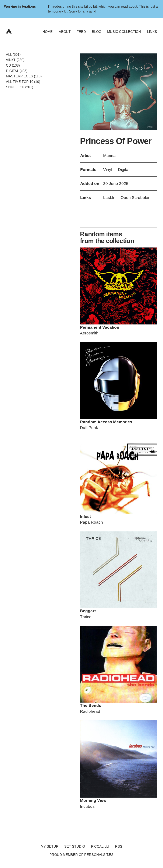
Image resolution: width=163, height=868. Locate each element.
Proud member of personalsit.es (81, 855)
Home (47, 32)
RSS (118, 846)
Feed (81, 32)
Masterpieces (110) (24, 76)
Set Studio (74, 846)
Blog (96, 32)
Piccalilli (100, 846)
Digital (123, 169)
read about (129, 6)
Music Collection (124, 32)
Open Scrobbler (135, 197)
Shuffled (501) (19, 87)
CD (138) (13, 65)
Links (152, 32)
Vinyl (107, 169)
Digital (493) (16, 71)
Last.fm (110, 197)
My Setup (49, 846)
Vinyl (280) (15, 60)
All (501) (13, 54)
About (65, 32)
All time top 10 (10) (23, 82)
